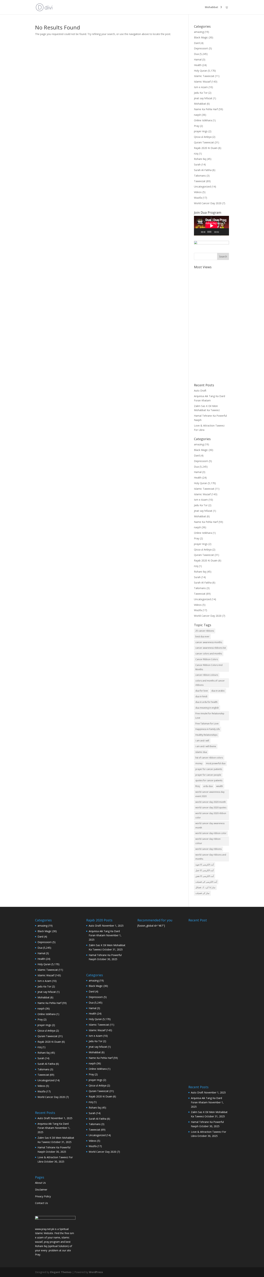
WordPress (96, 1272)
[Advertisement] (211, 324)
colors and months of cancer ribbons (210, 682)
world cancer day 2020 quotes (210, 807)
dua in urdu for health (206, 702)
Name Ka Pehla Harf (206, 109)
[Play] (198, 232)
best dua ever (202, 636)
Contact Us (41, 1203)
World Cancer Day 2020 (207, 203)
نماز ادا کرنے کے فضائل (205, 887)
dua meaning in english (207, 707)
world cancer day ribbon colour (208, 841)
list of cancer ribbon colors (209, 757)
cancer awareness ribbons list (210, 647)
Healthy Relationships (206, 734)
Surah (197, 164)
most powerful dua (215, 763)
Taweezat (199, 181)
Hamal (198, 59)
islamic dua (201, 752)
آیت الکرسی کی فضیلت (206, 881)
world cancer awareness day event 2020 (209, 794)
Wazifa (198, 197)
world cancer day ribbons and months (210, 857)
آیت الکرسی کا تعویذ (204, 864)
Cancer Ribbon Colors (206, 659)
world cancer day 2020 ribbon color (210, 815)
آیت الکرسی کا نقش (204, 876)
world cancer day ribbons (208, 848)
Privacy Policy (43, 1196)
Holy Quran (200, 70)
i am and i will (202, 740)
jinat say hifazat (203, 98)
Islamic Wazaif (202, 81)
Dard (197, 43)
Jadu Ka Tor (201, 92)
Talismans (200, 175)
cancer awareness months (208, 642)
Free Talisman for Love (207, 723)
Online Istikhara (203, 120)
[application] (211, 226)
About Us (40, 1182)
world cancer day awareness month (209, 825)
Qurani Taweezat (204, 142)
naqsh (197, 114)
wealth (219, 786)
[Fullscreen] (226, 232)
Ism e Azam (201, 87)
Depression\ (201, 48)
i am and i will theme (205, 746)
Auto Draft (200, 390)
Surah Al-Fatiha (203, 170)
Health (198, 65)
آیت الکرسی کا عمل (204, 870)
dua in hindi (201, 696)
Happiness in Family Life (207, 729)
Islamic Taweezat (204, 76)
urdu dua (208, 786)
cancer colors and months (208, 653)
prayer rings (201, 131)
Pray (196, 126)
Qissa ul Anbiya (203, 137)
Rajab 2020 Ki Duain (205, 148)
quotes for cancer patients (208, 780)
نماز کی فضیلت (202, 893)
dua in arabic (218, 690)
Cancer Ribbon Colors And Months (209, 667)
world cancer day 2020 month (210, 801)
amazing (199, 32)
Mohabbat (211, 7)
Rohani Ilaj (200, 159)
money (198, 763)
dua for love (201, 690)
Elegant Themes (60, 1272)
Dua (196, 54)
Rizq (197, 786)
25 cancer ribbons (204, 630)
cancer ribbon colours (206, 674)
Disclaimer (41, 1189)
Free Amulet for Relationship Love (209, 715)
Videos (198, 192)
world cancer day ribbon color (210, 833)
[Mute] (222, 232)
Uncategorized (202, 186)
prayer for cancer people (208, 774)
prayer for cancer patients (208, 769)
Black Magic (201, 37)
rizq (196, 153)
